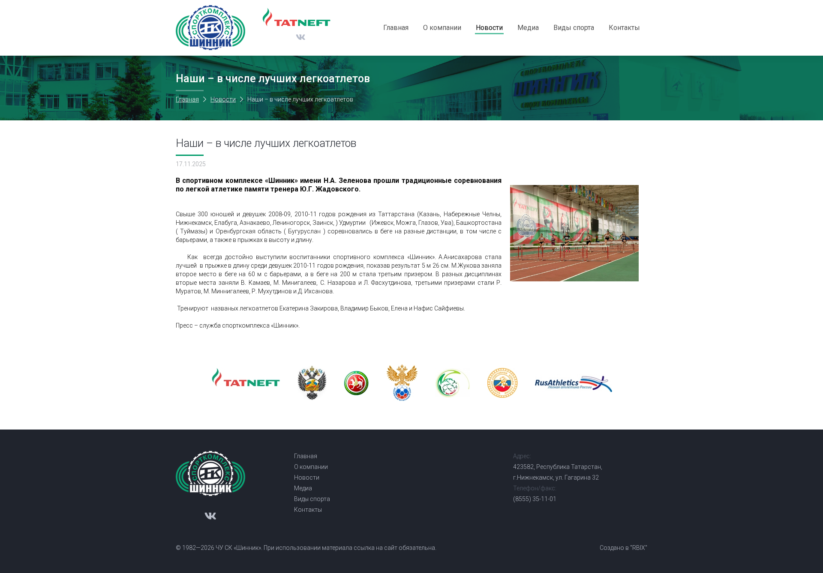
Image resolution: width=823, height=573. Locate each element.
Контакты (624, 28)
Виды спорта (573, 28)
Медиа (528, 28)
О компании (442, 28)
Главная (395, 28)
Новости (489, 28)
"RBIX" (638, 547)
